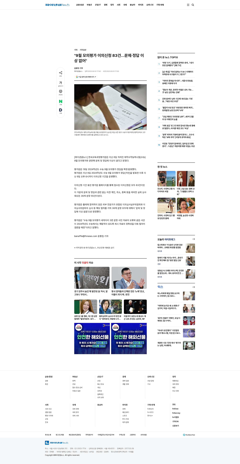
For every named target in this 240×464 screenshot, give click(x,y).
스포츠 (124, 416)
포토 (174, 404)
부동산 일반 (76, 391)
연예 (123, 409)
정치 (112, 5)
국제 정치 (75, 412)
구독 (60, 105)
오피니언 (149, 5)
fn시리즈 (150, 412)
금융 (46, 381)
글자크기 (60, 86)
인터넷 (99, 391)
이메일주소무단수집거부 (106, 435)
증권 (46, 384)
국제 (125, 5)
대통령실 (175, 381)
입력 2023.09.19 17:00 (93, 71)
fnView (175, 409)
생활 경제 (125, 384)
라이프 (140, 5)
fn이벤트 (175, 417)
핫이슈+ (150, 416)
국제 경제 (75, 409)
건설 (73, 384)
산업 (98, 381)
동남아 (132, 5)
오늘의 (166, 239)
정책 (73, 381)
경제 (105, 5)
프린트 (60, 95)
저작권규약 (89, 435)
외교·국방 (175, 391)
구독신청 (122, 435)
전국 (46, 422)
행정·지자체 (49, 416)
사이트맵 (143, 435)
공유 (60, 76)
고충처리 (133, 435)
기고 (148, 384)
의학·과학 (100, 398)
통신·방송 (100, 384)
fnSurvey (176, 413)
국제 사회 (75, 416)
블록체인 (100, 394)
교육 (46, 419)
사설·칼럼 (150, 381)
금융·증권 (80, 5)
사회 (118, 5)
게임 (98, 388)
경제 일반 (125, 381)
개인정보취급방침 (75, 435)
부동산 (89, 5)
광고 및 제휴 (60, 435)
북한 (173, 388)
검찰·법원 (48, 412)
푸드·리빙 (125, 419)
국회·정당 (175, 384)
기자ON (175, 421)
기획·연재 (160, 5)
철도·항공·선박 (77, 388)
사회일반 (83, 50)
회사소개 (48, 435)
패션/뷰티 (125, 412)
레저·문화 (125, 422)
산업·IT (98, 5)
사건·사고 (48, 409)
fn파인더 (150, 409)
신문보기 (175, 426)
